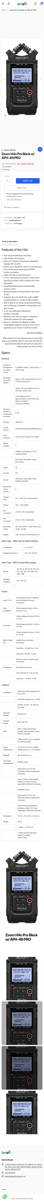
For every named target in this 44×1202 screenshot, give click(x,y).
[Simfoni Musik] (6, 1154)
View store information (14, 199)
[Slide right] (40, 79)
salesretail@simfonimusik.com (15, 1176)
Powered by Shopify (28, 1198)
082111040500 (10, 1173)
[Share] (40, 149)
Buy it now (22, 188)
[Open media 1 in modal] (22, 79)
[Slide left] (4, 79)
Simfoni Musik (9, 150)
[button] (3, 3)
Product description (10, 241)
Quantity (7, 176)
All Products (17, 223)
